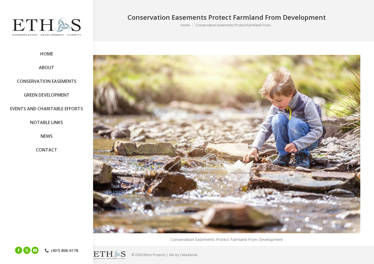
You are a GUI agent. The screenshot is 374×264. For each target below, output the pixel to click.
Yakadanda (188, 254)
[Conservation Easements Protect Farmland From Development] (226, 144)
